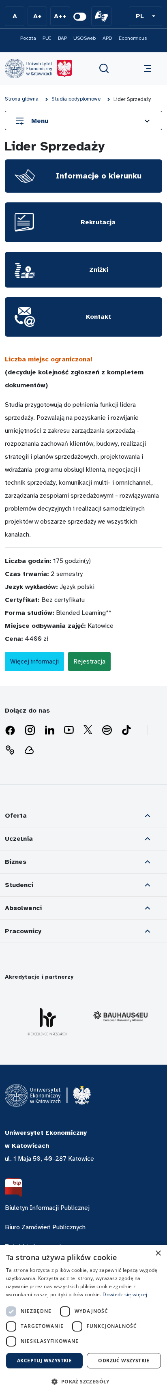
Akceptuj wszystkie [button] (44, 1360)
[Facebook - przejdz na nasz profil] (10, 730)
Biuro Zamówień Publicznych (45, 1227)
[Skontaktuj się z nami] (10, 750)
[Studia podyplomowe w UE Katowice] (38, 68)
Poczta (28, 38)
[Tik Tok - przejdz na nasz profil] (126, 730)
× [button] (158, 1253)
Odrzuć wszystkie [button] (123, 1360)
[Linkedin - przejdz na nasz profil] (49, 730)
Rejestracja (89, 661)
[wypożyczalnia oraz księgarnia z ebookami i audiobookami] (29, 750)
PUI (47, 38)
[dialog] (83, 1320)
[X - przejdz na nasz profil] (88, 730)
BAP (62, 38)
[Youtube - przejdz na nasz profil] (69, 730)
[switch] (79, 17)
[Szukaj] (104, 68)
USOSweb (84, 38)
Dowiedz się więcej (125, 1294)
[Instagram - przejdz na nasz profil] (30, 730)
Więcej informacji (34, 661)
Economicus (133, 38)
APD (107, 38)
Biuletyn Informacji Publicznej (47, 1208)
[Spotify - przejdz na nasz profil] (107, 730)
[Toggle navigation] (146, 68)
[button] (145, 16)
